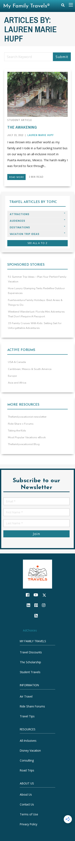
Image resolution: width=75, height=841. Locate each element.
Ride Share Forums (32, 706)
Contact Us (27, 804)
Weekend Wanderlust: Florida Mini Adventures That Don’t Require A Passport (36, 314)
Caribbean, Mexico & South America (29, 369)
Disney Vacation (30, 750)
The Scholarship (30, 662)
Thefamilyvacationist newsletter (27, 417)
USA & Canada (17, 362)
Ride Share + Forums (21, 424)
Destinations (20, 227)
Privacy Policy (28, 824)
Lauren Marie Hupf (41, 135)
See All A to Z (38, 243)
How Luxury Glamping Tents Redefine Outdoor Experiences (36, 291)
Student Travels (30, 672)
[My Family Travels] (37, 574)
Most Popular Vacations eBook (27, 437)
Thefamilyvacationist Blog (24, 444)
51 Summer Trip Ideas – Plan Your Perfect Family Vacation (37, 279)
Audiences (17, 221)
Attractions (19, 214)
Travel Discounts (31, 652)
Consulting (27, 760)
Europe (12, 376)
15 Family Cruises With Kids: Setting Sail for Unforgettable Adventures (35, 325)
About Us (26, 794)
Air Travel (26, 696)
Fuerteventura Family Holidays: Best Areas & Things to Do (35, 302)
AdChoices (30, 630)
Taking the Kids (17, 430)
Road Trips (27, 770)
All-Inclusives (28, 740)
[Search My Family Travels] (63, 6)
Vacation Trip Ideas (24, 234)
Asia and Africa (17, 383)
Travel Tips (27, 716)
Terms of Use (29, 814)
